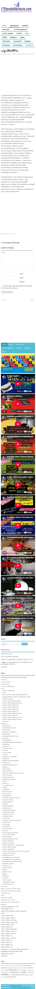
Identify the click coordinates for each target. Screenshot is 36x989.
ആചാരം (8, 972)
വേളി (26, 974)
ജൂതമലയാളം (5, 758)
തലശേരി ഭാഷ (6, 763)
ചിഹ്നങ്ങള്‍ (5, 754)
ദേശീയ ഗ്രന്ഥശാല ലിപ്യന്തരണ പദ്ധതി (12, 773)
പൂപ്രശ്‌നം (13, 234)
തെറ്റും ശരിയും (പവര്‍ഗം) (8, 938)
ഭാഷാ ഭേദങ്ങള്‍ (6, 826)
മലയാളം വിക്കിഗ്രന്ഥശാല (9, 847)
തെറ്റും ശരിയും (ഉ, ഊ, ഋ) (9, 920)
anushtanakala (8, 965)
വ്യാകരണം (6, 41)
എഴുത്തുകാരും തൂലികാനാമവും (10, 736)
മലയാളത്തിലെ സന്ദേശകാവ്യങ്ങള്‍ (11, 859)
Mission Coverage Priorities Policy (11, 888)
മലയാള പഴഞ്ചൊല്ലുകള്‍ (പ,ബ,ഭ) (11, 713)
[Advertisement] (18, 75)
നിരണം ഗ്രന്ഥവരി (7, 791)
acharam (3, 965)
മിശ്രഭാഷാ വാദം (6, 865)
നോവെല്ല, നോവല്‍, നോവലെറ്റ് (10, 798)
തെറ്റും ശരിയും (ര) (6, 942)
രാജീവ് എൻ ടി (21, 975)
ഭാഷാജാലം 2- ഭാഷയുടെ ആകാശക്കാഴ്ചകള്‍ (14, 949)
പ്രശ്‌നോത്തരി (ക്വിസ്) (8, 812)
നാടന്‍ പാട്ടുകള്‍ (7, 33)
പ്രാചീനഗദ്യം (6, 818)
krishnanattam (19, 968)
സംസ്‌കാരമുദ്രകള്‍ (20, 29)
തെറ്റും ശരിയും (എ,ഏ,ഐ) (9, 922)
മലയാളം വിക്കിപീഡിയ (8, 849)
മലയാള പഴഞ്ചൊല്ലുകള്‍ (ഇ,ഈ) (11, 701)
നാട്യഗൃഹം (5, 783)
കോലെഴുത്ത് (5, 746)
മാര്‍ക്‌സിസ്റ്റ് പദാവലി (7, 953)
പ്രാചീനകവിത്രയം (7, 816)
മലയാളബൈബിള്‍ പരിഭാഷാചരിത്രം (12, 861)
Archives (19, 348)
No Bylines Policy (6, 893)
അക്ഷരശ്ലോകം (6, 726)
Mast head (4, 886)
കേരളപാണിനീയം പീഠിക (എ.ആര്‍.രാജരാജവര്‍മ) (14, 694)
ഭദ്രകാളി (14, 975)
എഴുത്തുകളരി (6, 734)
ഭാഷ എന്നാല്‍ (6, 824)
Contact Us (29, 45)
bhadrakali (25, 965)
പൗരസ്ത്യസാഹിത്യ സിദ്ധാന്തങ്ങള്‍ (11, 820)
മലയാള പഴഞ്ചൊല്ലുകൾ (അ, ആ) (11, 719)
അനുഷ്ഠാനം (24, 970)
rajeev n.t (25, 968)
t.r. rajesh (6, 970)
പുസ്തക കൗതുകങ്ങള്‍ (7, 806)
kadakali (10, 968)
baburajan (19, 965)
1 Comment (31, 54)
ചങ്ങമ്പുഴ (29, 972)
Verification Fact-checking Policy (10, 902)
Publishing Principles (7, 897)
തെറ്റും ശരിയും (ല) (6, 944)
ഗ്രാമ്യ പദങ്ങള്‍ (6, 752)
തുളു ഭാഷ (5, 767)
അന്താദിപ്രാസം (6, 730)
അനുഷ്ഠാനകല (30, 970)
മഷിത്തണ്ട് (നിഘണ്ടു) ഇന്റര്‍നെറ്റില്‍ (11, 951)
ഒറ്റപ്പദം (4, 692)
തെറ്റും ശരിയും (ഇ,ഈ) (8, 918)
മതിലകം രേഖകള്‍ (7, 837)
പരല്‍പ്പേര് (5, 804)
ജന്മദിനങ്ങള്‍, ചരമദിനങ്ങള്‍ (9, 756)
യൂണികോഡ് (5, 876)
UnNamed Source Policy (8, 900)
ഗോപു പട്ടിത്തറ (21, 972)
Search (11, 344)
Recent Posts (20, 344)
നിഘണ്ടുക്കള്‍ (5, 789)
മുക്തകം (4, 869)
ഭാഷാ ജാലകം (17, 45)
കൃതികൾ (25, 25)
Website (22, 282)
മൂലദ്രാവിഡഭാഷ (7, 872)
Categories (27, 348)
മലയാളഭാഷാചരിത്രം (8, 863)
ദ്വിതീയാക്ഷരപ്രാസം (8, 777)
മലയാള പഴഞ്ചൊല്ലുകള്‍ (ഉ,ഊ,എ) (12, 703)
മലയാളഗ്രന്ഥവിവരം (8, 855)
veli (20, 970)
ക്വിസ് (4, 37)
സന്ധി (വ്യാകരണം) (7, 884)
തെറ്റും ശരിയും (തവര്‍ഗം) (8, 933)
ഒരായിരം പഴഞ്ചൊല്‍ (8, 690)
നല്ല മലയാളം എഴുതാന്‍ (8, 779)
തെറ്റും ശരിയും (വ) (6, 947)
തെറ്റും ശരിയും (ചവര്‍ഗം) (8, 931)
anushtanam (14, 965)
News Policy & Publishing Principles (11, 891)
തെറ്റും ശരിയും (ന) (6, 935)
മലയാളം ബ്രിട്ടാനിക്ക (7, 841)
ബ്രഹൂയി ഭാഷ (6, 822)
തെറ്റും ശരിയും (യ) (6, 940)
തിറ (33, 972)
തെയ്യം (4, 974)
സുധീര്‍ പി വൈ (11, 977)
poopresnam (6, 234)
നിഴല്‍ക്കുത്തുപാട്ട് (6, 795)
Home (4, 25)
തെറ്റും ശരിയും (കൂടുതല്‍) (9, 929)
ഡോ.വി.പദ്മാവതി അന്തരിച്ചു (9, 656)
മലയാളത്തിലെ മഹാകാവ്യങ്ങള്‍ (10, 857)
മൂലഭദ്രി (4, 874)
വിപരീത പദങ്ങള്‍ (6, 880)
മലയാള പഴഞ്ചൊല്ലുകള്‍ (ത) (10, 709)
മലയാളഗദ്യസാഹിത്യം (8, 853)
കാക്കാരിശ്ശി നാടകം (6, 909)
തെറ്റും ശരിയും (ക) (6, 927)
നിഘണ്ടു (4, 787)
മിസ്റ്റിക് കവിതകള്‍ (7, 867)
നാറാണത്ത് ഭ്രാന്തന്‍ (7, 785)
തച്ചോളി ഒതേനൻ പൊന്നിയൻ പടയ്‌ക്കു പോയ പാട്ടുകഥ (16, 697)
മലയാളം (27, 41)
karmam (14, 968)
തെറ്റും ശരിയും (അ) (7, 771)
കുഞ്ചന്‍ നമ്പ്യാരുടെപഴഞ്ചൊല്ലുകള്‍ (13, 911)
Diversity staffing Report (8, 686)
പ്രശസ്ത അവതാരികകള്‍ (8, 810)
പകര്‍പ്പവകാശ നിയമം (7, 800)
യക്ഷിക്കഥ (4, 956)
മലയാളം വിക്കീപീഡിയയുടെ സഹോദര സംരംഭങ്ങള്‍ (15, 851)
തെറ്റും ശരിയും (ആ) (7, 915)
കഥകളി (12, 972)
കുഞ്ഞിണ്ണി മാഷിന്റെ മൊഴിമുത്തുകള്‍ (12, 742)
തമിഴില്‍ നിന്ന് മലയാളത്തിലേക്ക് (10, 760)
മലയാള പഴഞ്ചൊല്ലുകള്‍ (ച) (10, 707)
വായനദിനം (5, 878)
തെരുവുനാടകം (6, 769)
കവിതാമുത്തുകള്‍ (7, 740)
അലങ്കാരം (13, 37)
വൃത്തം (22, 37)
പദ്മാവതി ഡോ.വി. (6, 654)
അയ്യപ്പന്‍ (3, 972)
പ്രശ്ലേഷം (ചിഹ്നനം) (7, 814)
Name (22, 274)
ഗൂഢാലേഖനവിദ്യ (7, 748)
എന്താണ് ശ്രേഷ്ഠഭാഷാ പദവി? (10, 906)
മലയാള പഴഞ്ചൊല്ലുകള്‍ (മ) (10, 715)
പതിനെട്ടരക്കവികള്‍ (7, 699)
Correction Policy (6, 682)
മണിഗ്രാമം (5, 830)
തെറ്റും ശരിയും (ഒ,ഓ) (7, 924)
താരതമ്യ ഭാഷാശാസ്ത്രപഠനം (10, 765)
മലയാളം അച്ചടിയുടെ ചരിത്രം (10, 839)
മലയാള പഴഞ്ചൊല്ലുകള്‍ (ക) (10, 705)
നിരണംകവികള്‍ (6, 793)
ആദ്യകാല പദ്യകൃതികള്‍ (9, 732)
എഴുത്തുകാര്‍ (14, 25)
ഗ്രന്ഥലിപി (5, 750)
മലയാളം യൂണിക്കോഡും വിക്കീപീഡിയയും (13, 845)
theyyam (13, 970)
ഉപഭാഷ (3, 904)
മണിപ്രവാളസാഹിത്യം (8, 835)
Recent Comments (8, 348)
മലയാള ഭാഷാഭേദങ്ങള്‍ (8, 843)
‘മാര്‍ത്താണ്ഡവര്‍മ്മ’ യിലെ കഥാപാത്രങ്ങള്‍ (14, 677)
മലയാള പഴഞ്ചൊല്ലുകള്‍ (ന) (10, 711)
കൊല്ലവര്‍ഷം (6, 744)
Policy (2, 895)
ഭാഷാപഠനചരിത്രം (7, 828)
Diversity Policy (5, 684)
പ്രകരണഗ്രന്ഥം (6, 808)
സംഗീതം (19, 33)
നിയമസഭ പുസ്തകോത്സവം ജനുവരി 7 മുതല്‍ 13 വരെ (17, 659)
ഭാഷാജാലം (6, 45)
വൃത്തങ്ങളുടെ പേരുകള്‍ (8, 882)
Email (22, 278)
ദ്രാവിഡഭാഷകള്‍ (7, 775)
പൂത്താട (4, 300)
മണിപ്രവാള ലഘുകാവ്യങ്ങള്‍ (10, 832)
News (27, 33)
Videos (4, 344)
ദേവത (10, 974)
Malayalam (4, 724)
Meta (3, 351)
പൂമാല (31, 300)
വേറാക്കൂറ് (4, 667)
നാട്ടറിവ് (4, 781)
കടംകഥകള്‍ (17, 41)
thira (18, 970)
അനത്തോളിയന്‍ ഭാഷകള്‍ (9, 728)
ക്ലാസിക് (5, 29)
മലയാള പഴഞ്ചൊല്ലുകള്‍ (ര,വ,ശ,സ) (12, 717)
